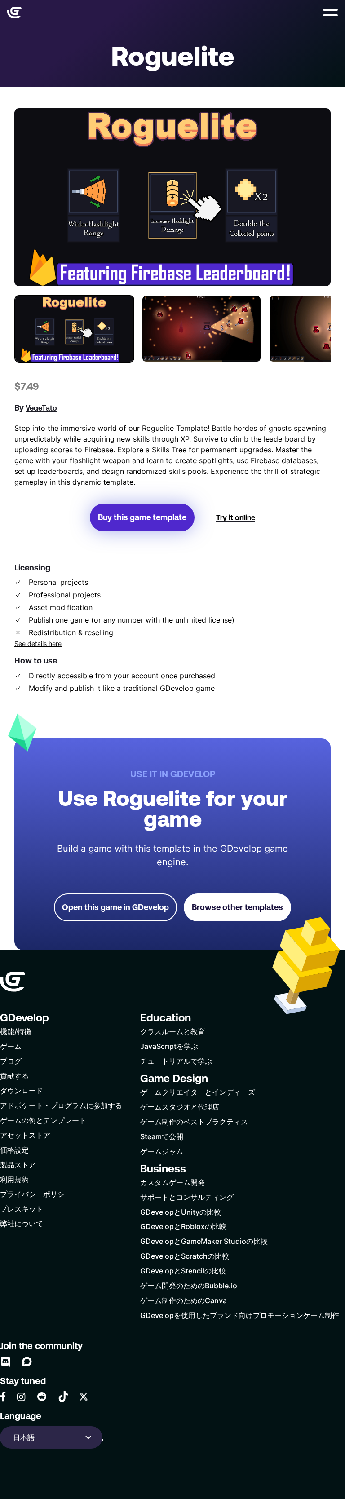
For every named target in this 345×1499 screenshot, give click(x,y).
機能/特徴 (15, 1031)
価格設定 (14, 1150)
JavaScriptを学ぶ (169, 1046)
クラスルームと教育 (172, 1031)
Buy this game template (142, 517)
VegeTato (41, 408)
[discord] (5, 1361)
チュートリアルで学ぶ (176, 1061)
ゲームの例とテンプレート (43, 1120)
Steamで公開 (161, 1136)
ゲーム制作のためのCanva (183, 1300)
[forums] (27, 1361)
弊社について (21, 1223)
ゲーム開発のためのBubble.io (188, 1285)
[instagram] (21, 1397)
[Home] (14, 12)
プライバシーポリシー (36, 1194)
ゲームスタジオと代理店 (179, 1106)
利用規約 (14, 1179)
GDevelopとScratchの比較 (184, 1256)
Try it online (235, 517)
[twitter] (84, 1397)
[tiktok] (63, 1396)
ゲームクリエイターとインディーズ (197, 1092)
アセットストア (25, 1135)
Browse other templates (237, 907)
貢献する (14, 1075)
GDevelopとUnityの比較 (180, 1212)
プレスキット (21, 1208)
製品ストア (18, 1164)
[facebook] (3, 1397)
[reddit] (41, 1396)
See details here (38, 644)
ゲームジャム (161, 1151)
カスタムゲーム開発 (172, 1182)
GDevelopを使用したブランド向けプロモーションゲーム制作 (239, 1315)
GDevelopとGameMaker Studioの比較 (204, 1241)
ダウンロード (21, 1090)
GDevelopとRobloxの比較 (183, 1226)
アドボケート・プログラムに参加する (61, 1105)
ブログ (11, 1061)
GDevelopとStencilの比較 (183, 1270)
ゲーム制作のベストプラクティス (194, 1121)
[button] (330, 12)
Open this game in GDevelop (115, 907)
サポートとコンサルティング (187, 1197)
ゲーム (11, 1046)
